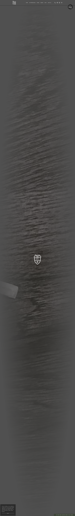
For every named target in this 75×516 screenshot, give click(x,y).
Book (46, 2)
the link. (3, 511)
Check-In (49, 2)
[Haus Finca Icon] (59, 3)
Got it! (8, 513)
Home (27, 2)
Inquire (41, 2)
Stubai (38, 2)
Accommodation (32, 2)
